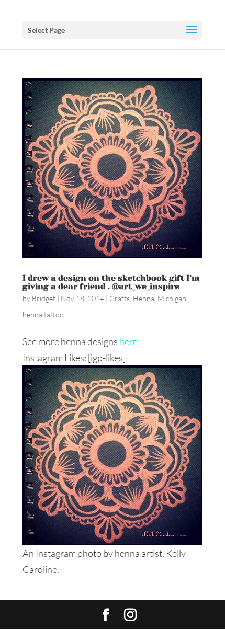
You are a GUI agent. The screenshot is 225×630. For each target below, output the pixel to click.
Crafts (119, 298)
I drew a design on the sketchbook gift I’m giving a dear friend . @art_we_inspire (110, 282)
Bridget (43, 298)
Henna (143, 298)
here (128, 341)
